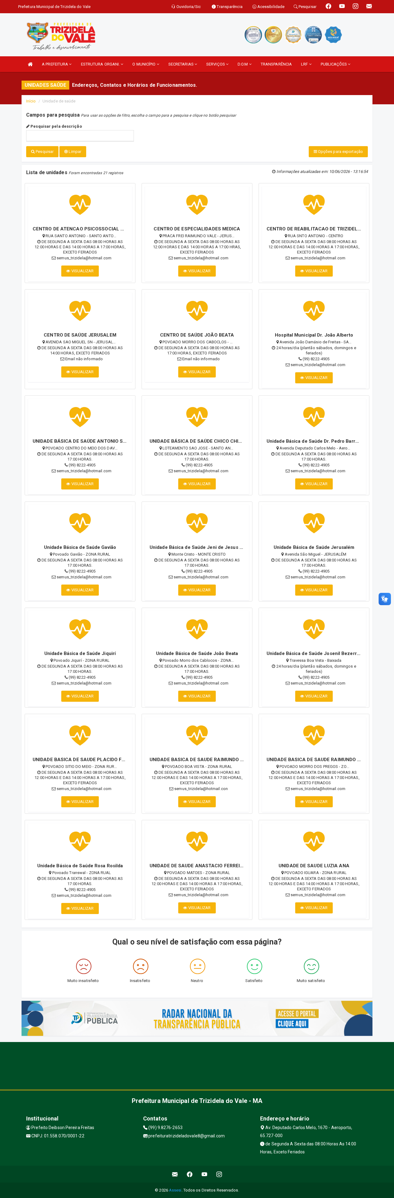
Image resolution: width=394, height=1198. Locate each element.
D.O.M (243, 64)
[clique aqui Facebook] (189, 1174)
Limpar (74, 151)
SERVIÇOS (216, 64)
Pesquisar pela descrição (56, 126)
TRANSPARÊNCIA (276, 64)
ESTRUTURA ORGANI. (101, 64)
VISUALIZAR (82, 271)
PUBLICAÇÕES (334, 64)
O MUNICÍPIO (144, 64)
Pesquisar (44, 151)
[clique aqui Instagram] (219, 1174)
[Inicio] (30, 64)
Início (31, 101)
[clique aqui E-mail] (175, 1174)
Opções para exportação (340, 151)
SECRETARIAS (181, 64)
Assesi (175, 1190)
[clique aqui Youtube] (204, 1174)
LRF (305, 64)
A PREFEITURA (55, 64)
